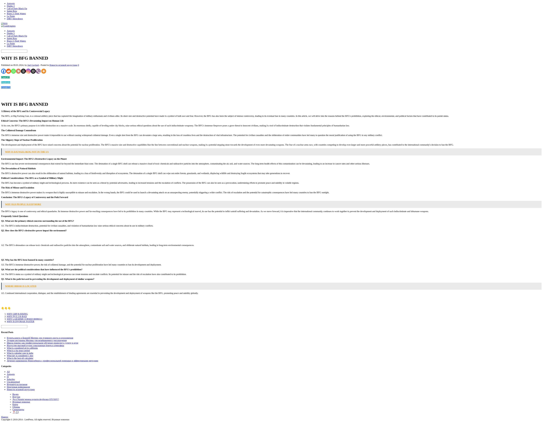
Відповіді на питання (17, 384)
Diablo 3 (11, 6)
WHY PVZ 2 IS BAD (17, 316)
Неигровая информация (18, 387)
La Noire (11, 16)
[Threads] (23, 71)
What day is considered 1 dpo (20, 355)
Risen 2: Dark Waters (16, 13)
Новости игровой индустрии (63, 65)
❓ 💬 (15, 412)
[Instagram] (28, 71)
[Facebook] (3, 71)
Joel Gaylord (33, 65)
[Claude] (18, 71)
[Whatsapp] (13, 71)
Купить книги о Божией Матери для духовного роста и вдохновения (40, 338)
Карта (15, 404)
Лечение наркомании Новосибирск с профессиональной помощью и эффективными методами (52, 361)
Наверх (4, 417)
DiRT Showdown (15, 18)
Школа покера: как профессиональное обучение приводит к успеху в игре (42, 343)
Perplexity (5, 82)
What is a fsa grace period (18, 350)
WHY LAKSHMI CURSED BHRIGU (24, 319)
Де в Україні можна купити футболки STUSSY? (35, 399)
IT (8, 377)
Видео (15, 394)
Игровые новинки (21, 402)
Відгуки (16, 397)
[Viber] (38, 71)
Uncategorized (13, 382)
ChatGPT (5, 77)
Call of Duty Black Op (17, 8)
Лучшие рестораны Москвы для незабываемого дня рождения (37, 340)
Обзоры (16, 407)
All (8, 372)
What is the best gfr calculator (20, 358)
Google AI (6, 87)
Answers (11, 3)
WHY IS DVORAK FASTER (20, 321)
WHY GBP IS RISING (17, 314)
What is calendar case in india (20, 353)
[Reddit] (8, 71)
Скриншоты (18, 409)
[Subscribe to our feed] (4, 23)
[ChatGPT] (33, 71)
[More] (44, 71)
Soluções (11, 379)
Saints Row (12, 11)
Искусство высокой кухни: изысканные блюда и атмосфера (35, 345)
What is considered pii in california (22, 348)
